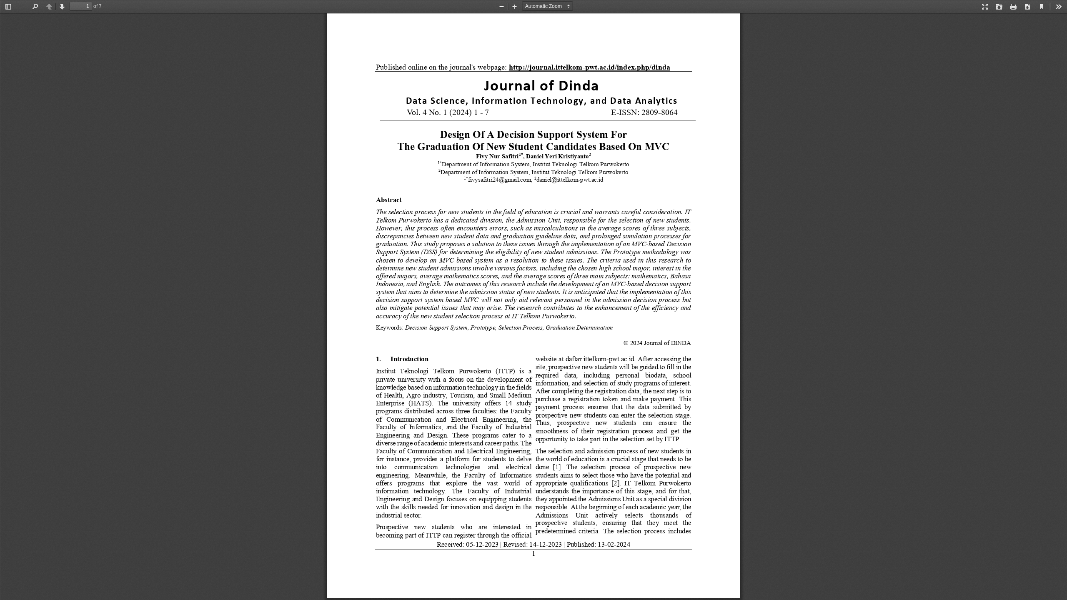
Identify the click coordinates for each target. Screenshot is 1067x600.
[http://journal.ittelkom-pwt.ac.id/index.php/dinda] (590, 67)
